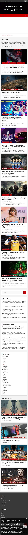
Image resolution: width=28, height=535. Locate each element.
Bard (9, 69)
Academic (5, 372)
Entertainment (12, 62)
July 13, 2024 (4, 69)
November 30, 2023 (6, 281)
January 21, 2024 (5, 174)
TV (24, 62)
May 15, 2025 (4, 442)
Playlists (5, 359)
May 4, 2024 (4, 465)
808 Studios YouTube (5, 500)
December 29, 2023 (6, 201)
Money (4, 376)
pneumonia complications (7, 337)
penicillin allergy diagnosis (7, 341)
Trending (12, 89)
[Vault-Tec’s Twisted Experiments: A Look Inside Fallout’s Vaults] (14, 162)
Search (24, 292)
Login (2, 512)
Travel (4, 363)
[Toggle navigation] (2, 15)
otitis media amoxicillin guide (8, 347)
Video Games (20, 89)
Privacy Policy (4, 502)
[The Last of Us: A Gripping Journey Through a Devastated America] (14, 188)
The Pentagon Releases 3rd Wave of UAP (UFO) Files (13, 306)
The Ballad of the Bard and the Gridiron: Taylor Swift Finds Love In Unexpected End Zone (13, 226)
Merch (3, 392)
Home (2, 498)
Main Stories (20, 62)
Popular (12, 168)
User (2, 513)
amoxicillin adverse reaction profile (9, 332)
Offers (3, 393)
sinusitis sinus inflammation (8, 326)
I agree (25, 527)
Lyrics (4, 358)
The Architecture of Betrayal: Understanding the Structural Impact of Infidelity (13, 328)
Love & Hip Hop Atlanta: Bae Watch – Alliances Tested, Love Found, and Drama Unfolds (13, 119)
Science (5, 379)
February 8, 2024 (5, 148)
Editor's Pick (5, 62)
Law (4, 374)
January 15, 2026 (5, 420)
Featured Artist (6, 384)
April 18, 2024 (5, 94)
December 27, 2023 (6, 255)
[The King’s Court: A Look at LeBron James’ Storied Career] (14, 243)
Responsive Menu (25, 1)
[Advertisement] (14, 25)
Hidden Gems (5, 369)
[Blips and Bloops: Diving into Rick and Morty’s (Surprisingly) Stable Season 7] (14, 269)
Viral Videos (5, 367)
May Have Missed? (7, 385)
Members (3, 515)
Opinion (4, 387)
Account (3, 517)
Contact (2, 504)
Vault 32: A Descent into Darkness (11, 92)
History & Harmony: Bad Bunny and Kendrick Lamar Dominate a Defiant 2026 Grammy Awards (13, 334)
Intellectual (4, 371)
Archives (3, 505)
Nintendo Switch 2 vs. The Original (11, 440)
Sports (4, 361)
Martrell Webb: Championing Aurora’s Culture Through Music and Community (12, 343)
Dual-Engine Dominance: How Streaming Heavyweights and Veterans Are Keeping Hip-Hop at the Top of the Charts (13, 303)
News (4, 377)
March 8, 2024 (5, 121)
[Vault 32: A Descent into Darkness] (14, 83)
